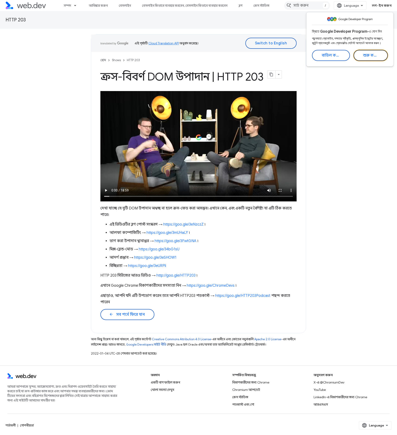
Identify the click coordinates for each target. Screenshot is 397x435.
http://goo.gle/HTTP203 (176, 275)
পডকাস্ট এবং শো (243, 404)
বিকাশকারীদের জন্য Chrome (250, 382)
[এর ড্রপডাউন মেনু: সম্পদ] (77, 5)
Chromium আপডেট (246, 390)
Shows (116, 60)
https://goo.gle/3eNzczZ (183, 224)
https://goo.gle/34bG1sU (159, 249)
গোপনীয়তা (27, 425)
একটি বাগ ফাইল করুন (165, 382)
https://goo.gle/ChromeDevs (211, 285)
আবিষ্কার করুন (98, 5)
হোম (103, 60)
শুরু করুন (371, 55)
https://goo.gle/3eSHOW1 (155, 257)
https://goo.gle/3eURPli (147, 265)
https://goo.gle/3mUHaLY (167, 232)
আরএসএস (321, 404)
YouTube (320, 390)
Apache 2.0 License (267, 339)
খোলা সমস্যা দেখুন (162, 390)
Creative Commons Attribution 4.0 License (181, 339)
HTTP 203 (16, 20)
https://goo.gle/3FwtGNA (175, 241)
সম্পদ (67, 5)
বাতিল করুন (332, 55)
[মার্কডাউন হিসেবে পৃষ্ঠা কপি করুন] (271, 74)
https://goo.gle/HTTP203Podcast (242, 295)
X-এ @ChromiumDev (329, 382)
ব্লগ (240, 5)
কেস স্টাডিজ (261, 5)
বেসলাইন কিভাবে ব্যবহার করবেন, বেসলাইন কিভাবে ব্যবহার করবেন (184, 5)
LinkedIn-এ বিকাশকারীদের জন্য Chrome (340, 397)
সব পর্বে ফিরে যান (127, 314)
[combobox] (307, 5)
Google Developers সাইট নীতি (146, 344)
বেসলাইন (125, 5)
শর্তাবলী (11, 425)
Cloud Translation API (163, 43)
